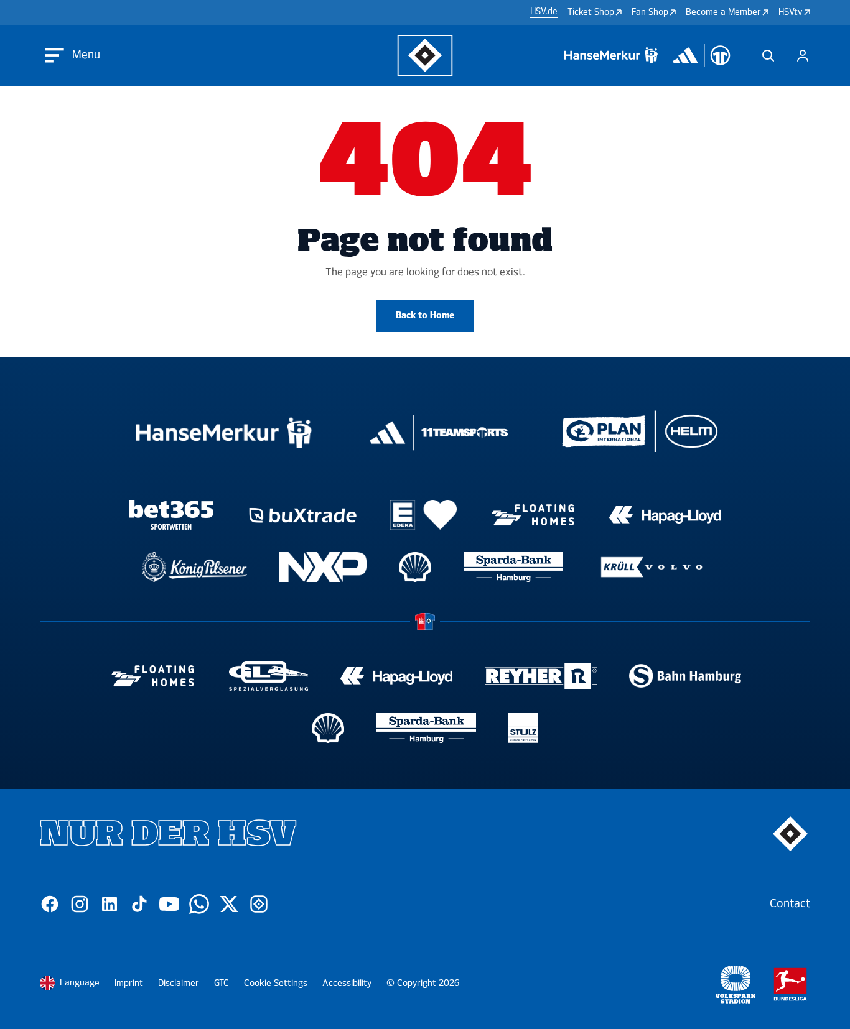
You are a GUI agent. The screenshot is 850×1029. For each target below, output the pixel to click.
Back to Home (425, 315)
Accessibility (346, 983)
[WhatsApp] (199, 904)
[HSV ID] (802, 55)
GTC (221, 983)
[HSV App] (259, 904)
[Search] (767, 55)
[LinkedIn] (109, 904)
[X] (229, 904)
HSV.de (544, 12)
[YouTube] (169, 904)
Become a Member (723, 12)
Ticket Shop (590, 12)
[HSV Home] (425, 55)
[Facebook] (50, 904)
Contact (790, 903)
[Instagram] (80, 904)
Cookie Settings (275, 983)
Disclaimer (178, 983)
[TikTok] (139, 904)
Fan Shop (650, 12)
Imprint (128, 983)
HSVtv (790, 12)
